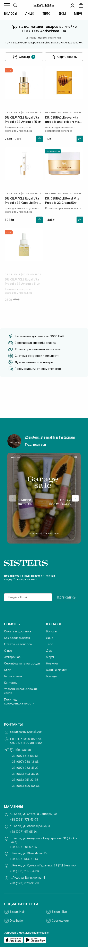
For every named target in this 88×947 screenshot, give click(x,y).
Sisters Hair (17, 911)
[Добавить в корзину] (39, 139)
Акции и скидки (56, 670)
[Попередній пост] (12, 498)
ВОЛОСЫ (10, 13)
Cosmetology (60, 920)
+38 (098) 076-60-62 (24, 883)
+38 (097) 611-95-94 (23, 831)
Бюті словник (13, 676)
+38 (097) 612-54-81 (24, 755)
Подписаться (35, 444)
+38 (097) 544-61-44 (24, 859)
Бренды (51, 676)
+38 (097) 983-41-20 (24, 767)
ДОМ (62, 13)
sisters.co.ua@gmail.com (26, 731)
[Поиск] (15, 5)
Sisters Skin (59, 911)
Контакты (10, 682)
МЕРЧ (78, 13)
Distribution (17, 920)
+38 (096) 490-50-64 (24, 785)
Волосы (51, 631)
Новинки (52, 663)
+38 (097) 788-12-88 (24, 761)
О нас (8, 650)
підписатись (66, 597)
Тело (49, 644)
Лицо (49, 638)
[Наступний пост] (75, 498)
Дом (49, 650)
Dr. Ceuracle (12, 112)
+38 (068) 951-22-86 (24, 779)
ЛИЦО (29, 13)
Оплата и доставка (17, 631)
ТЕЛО (46, 13)
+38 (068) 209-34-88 (24, 871)
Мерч (50, 657)
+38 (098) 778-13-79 (24, 819)
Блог (7, 670)
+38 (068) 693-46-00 (24, 774)
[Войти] (72, 5)
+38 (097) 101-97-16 (23, 847)
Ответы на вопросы (18, 644)
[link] (81, 5)
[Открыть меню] (7, 5)
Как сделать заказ (17, 638)
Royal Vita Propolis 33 (32, 112)
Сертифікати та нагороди (22, 663)
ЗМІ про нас (12, 657)
